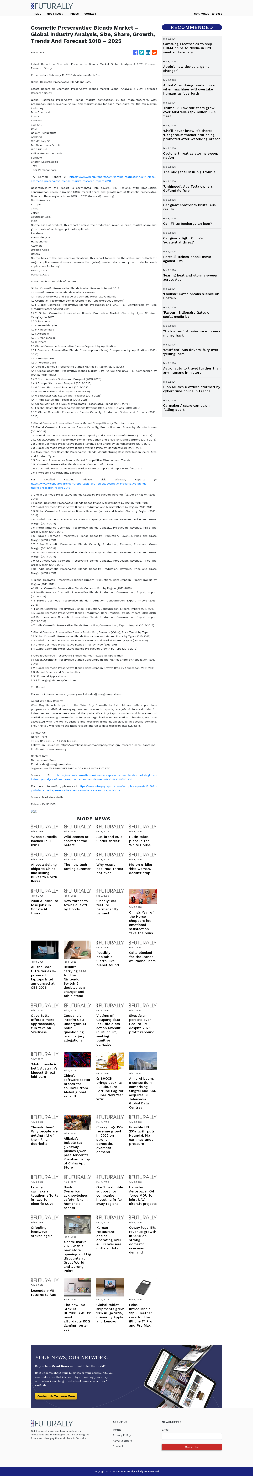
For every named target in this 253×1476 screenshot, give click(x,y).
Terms (117, 1429)
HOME (37, 13)
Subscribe (192, 1447)
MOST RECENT (56, 13)
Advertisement (122, 1440)
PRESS (74, 13)
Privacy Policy (122, 1435)
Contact (118, 1446)
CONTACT (90, 13)
